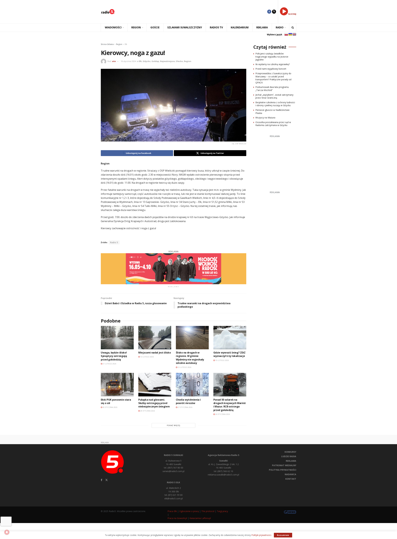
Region (119, 44)
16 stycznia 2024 (128, 61)
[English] (294, 34)
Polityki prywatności (261, 535)
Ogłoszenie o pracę (189, 511)
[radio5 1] (173, 268)
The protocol (207, 511)
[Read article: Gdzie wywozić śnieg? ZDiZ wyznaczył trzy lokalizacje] (229, 337)
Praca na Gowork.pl (177, 518)
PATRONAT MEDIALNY (284, 465)
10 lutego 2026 (222, 360)
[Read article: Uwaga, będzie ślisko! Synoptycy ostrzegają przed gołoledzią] (117, 337)
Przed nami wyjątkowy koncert (270, 68)
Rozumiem (283, 535)
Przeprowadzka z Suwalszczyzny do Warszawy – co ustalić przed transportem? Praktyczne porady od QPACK (273, 78)
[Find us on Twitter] (274, 11)
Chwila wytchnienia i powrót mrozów (188, 401)
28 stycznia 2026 (147, 411)
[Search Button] (293, 27)
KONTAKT (290, 478)
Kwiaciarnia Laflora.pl (200, 518)
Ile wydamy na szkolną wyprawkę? (272, 64)
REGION (136, 27)
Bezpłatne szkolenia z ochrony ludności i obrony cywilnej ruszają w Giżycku (275, 104)
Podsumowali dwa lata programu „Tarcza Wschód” (272, 89)
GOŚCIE (154, 27)
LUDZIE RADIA (288, 456)
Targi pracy (222, 511)
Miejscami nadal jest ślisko (154, 352)
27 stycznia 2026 (184, 407)
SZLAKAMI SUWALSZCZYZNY (184, 27)
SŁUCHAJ (292, 14)
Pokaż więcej (173, 425)
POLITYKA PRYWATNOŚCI (282, 469)
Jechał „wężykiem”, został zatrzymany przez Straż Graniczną (274, 96)
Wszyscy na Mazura (265, 117)
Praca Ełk (172, 511)
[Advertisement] (193, 11)
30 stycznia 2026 (109, 407)
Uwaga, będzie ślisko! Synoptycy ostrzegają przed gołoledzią (114, 356)
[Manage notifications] (6, 532)
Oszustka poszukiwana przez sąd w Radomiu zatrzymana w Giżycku (273, 124)
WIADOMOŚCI (113, 27)
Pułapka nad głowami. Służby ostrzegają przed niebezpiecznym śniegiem (154, 403)
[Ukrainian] (290, 34)
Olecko (179, 61)
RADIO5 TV (216, 27)
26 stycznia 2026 (222, 414)
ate (114, 61)
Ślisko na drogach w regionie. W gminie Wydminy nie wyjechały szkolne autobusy (190, 358)
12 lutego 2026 (184, 367)
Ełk (126, 44)
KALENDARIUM (240, 27)
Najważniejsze (167, 61)
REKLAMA (262, 27)
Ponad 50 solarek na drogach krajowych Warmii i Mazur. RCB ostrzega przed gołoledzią (229, 405)
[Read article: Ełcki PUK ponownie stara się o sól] (117, 384)
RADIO (279, 27)
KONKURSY (290, 451)
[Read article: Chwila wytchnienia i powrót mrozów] (192, 384)
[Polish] (286, 34)
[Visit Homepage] (108, 11)
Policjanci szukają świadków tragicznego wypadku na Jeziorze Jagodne (271, 56)
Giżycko (147, 61)
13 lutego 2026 (147, 357)
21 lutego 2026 (109, 363)
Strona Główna (107, 44)
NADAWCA (290, 474)
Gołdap (155, 61)
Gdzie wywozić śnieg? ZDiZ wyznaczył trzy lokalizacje (229, 354)
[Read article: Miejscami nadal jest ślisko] (154, 337)
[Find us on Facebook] (269, 11)
